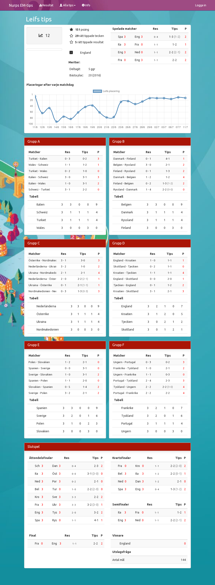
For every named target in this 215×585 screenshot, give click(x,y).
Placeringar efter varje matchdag (50, 84)
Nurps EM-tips (21, 5)
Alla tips (67, 5)
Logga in (200, 5)
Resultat (47, 5)
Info (87, 5)
